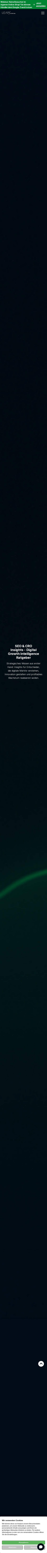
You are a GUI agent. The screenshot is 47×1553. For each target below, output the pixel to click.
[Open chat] (40, 1546)
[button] (42, 13)
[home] (9, 13)
